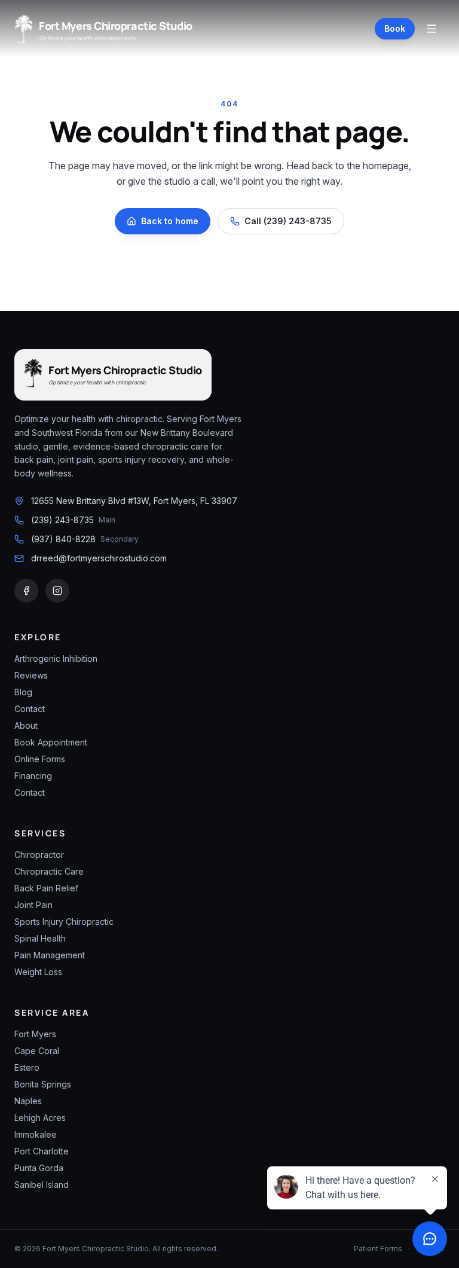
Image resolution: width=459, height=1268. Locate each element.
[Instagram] (57, 591)
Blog (23, 692)
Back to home (169, 221)
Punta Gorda (38, 1168)
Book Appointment (50, 742)
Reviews (31, 675)
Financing (33, 776)
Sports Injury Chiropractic (64, 921)
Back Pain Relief (46, 888)
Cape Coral (36, 1051)
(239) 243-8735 (62, 520)
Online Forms (39, 759)
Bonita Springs (42, 1084)
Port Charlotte (41, 1151)
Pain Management (49, 955)
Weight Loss (38, 972)
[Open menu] (431, 29)
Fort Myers (35, 1034)
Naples (28, 1101)
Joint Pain (33, 905)
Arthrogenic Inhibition (55, 658)
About (26, 725)
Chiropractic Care (49, 871)
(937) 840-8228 (63, 539)
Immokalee (35, 1134)
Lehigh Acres (40, 1118)
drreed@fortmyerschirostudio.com (99, 558)
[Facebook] (26, 591)
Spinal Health (40, 938)
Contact (29, 709)
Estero (26, 1067)
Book (394, 28)
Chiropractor (39, 855)
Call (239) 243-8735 (288, 221)
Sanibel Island (41, 1185)
